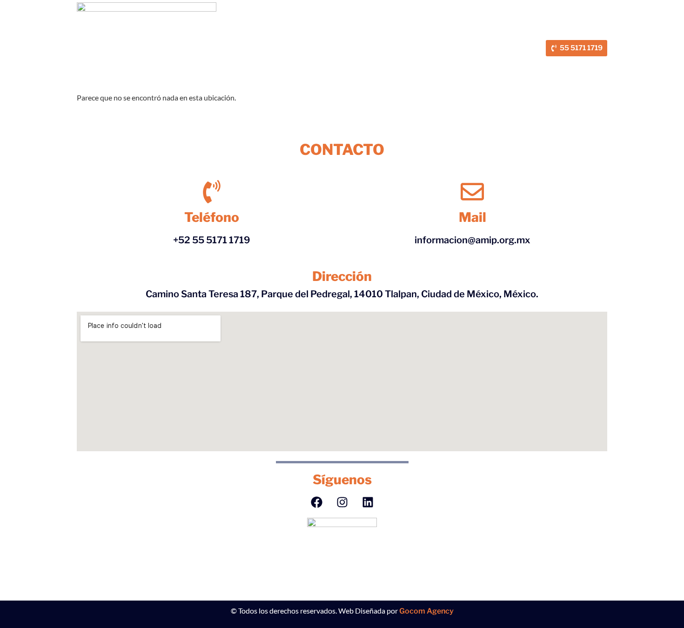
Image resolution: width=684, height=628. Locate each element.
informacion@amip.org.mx (472, 240)
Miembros (281, 41)
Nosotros (196, 41)
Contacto (319, 54)
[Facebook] (316, 502)
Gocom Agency (426, 611)
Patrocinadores (403, 41)
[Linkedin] (367, 502)
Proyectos (238, 41)
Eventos (355, 41)
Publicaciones (458, 41)
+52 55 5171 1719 (211, 240)
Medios (319, 41)
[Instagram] (342, 502)
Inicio (162, 41)
